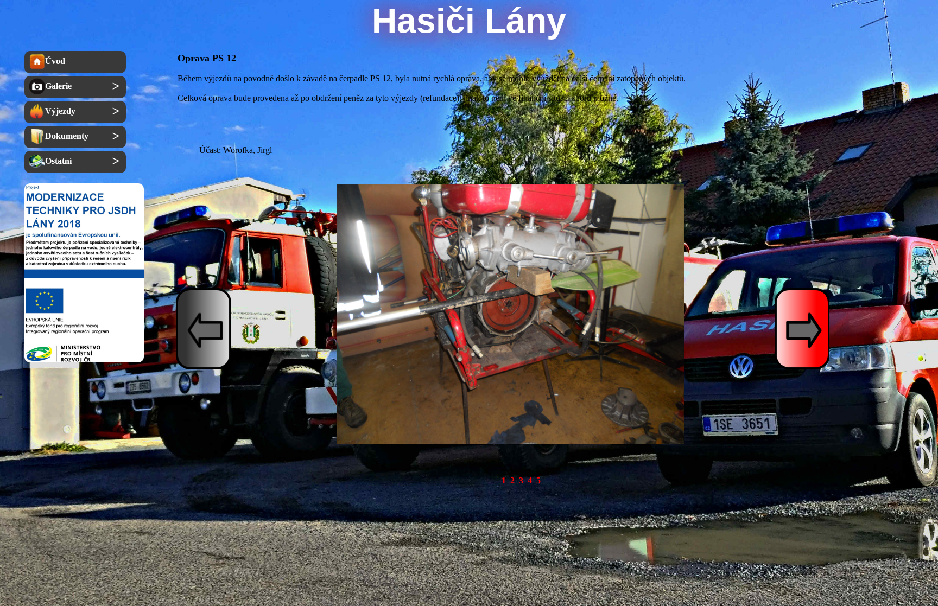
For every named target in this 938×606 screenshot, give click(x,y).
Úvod (55, 61)
